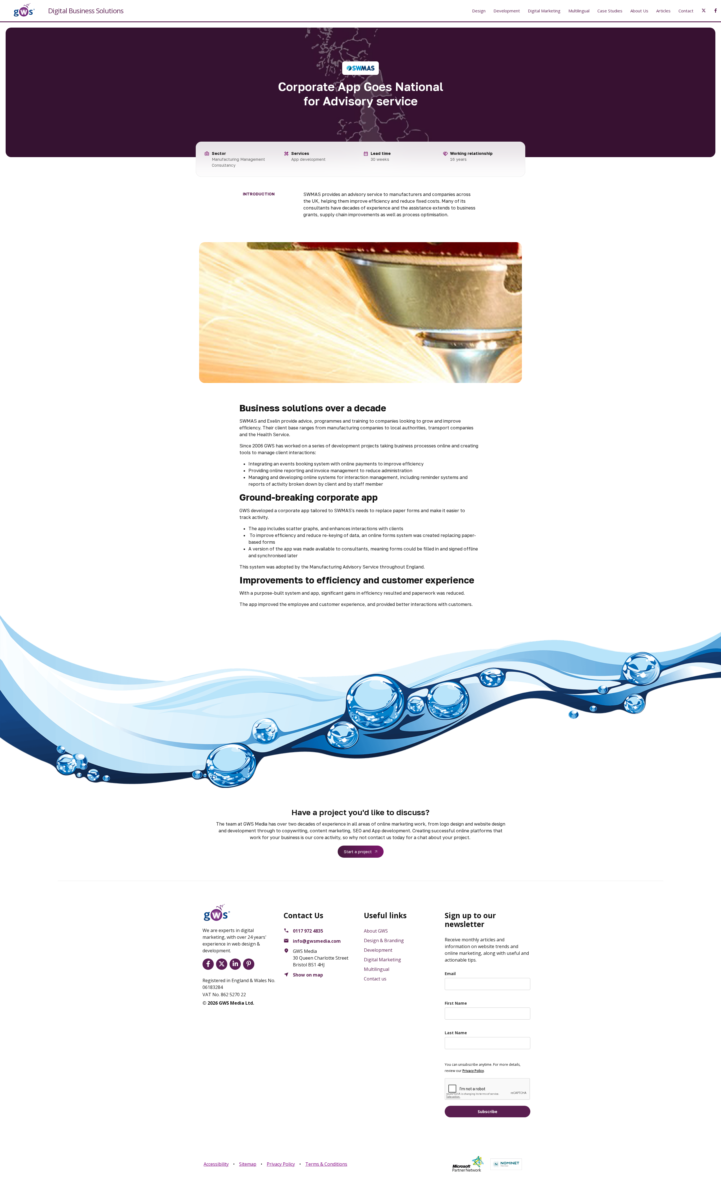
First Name (456, 1003)
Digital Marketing (544, 11)
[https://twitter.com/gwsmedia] (223, 964)
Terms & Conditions (326, 1164)
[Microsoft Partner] (468, 1164)
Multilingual (578, 11)
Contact (685, 11)
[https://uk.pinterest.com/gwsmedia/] (250, 964)
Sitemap (247, 1164)
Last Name (456, 1032)
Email (450, 973)
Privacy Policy (281, 1164)
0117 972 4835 (308, 931)
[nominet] (506, 1164)
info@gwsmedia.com (317, 941)
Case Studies (609, 11)
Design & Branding (384, 940)
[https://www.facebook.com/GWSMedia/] (209, 964)
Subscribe (487, 1111)
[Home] (19, 9)
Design (479, 11)
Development (506, 11)
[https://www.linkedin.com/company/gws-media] (236, 964)
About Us (639, 11)
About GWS (376, 931)
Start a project (358, 851)
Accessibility (216, 1164)
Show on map (308, 975)
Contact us (375, 979)
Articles (663, 11)
